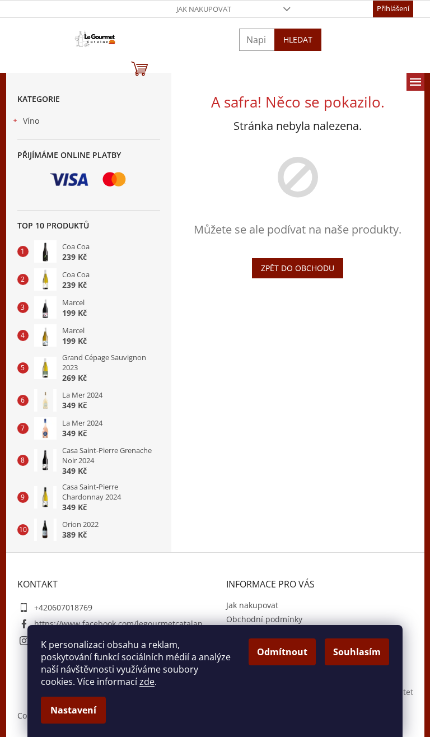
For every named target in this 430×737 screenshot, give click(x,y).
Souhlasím (357, 652)
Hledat (297, 39)
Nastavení (73, 710)
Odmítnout (282, 652)
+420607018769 (63, 607)
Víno (31, 120)
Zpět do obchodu (297, 268)
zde (147, 681)
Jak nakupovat (203, 9)
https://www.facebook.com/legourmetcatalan (118, 623)
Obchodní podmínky (264, 619)
